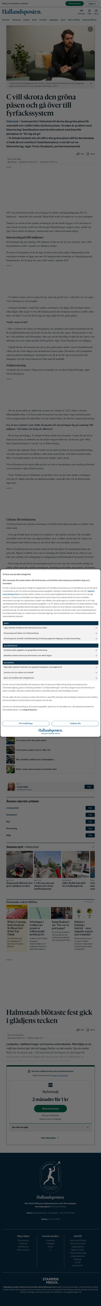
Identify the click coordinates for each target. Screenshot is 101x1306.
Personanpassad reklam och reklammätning (21, 633)
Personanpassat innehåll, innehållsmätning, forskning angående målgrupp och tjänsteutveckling (42, 638)
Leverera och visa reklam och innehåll (19, 672)
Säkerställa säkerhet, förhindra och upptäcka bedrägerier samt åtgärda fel (33, 667)
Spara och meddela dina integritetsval (19, 678)
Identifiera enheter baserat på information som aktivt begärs (28, 655)
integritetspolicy (29, 709)
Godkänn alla (75, 723)
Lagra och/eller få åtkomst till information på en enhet (25, 628)
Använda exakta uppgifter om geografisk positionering (25, 650)
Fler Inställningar (26, 723)
